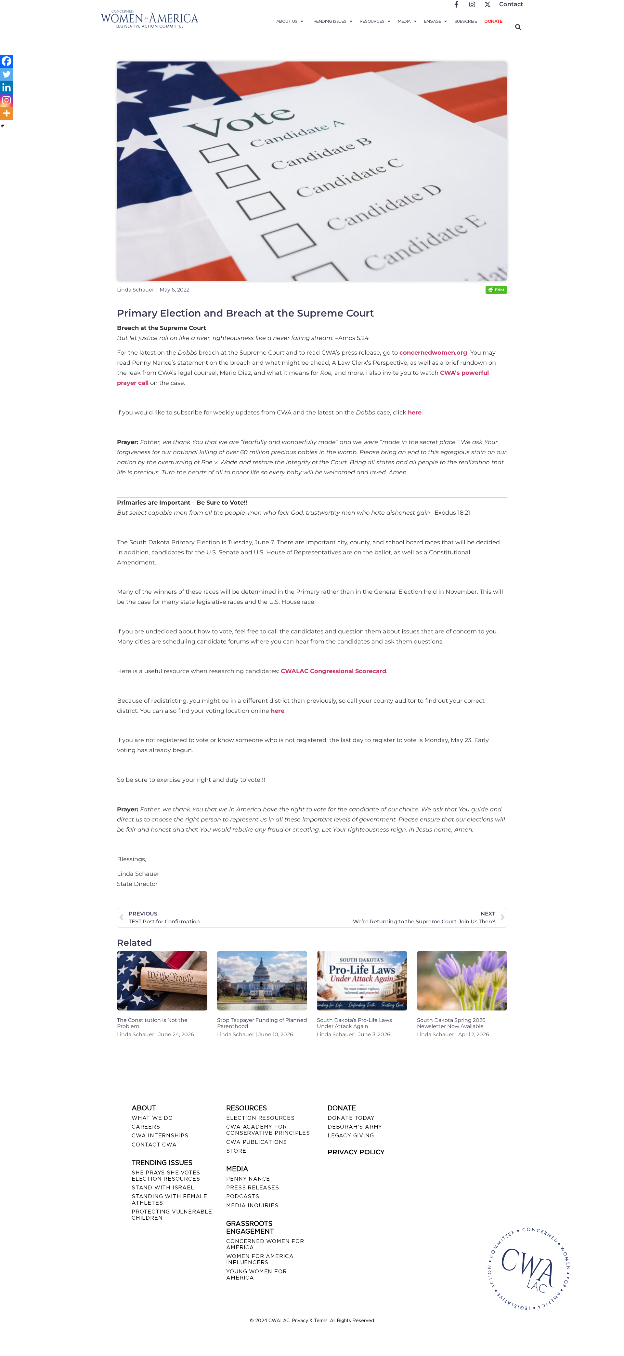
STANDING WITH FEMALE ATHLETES (169, 1199)
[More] (6, 113)
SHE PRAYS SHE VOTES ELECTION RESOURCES (166, 1176)
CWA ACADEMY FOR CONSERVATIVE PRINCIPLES (268, 1130)
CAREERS (146, 1127)
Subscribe (466, 21)
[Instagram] (6, 100)
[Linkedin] (6, 87)
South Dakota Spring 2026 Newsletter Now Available (451, 1023)
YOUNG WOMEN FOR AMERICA (256, 1274)
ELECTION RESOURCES (260, 1118)
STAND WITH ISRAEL (163, 1188)
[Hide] (2, 126)
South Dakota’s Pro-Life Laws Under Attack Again (354, 1023)
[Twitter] (6, 74)
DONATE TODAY (351, 1118)
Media (404, 21)
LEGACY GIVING (351, 1135)
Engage (432, 21)
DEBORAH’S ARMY (355, 1127)
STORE (236, 1151)
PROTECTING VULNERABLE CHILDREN (172, 1215)
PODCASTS (242, 1196)
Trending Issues (328, 21)
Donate (493, 21)
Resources (372, 21)
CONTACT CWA (154, 1145)
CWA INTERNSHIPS (160, 1135)
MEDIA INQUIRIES (252, 1205)
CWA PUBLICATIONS (256, 1142)
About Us (286, 21)
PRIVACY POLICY (356, 1152)
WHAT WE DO (152, 1118)
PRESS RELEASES (252, 1188)
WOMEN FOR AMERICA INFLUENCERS (260, 1259)
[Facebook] (6, 61)
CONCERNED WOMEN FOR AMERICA (265, 1244)
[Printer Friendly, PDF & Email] (496, 292)
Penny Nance (248, 1179)
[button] (518, 26)
